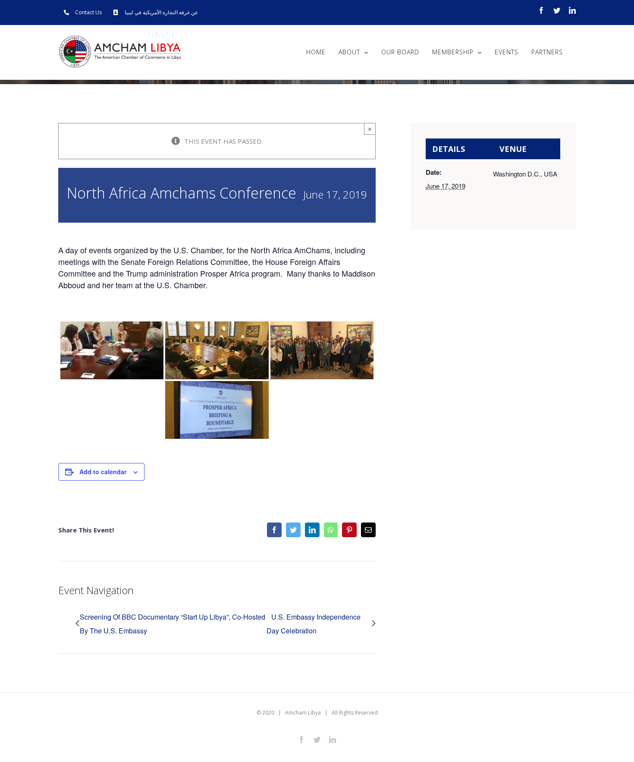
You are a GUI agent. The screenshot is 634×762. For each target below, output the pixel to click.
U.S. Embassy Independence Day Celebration (314, 624)
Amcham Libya (303, 712)
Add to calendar (102, 471)
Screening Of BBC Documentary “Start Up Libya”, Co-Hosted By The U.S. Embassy (172, 624)
